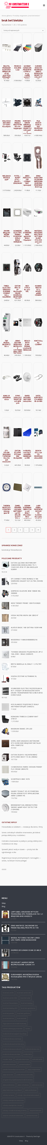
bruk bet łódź (21, 1018)
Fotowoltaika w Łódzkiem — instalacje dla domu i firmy (22, 827)
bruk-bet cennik (8, 993)
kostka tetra (27, 1054)
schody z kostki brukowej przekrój (14, 1110)
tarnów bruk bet (31, 1116)
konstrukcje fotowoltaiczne (12, 550)
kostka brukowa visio (32, 1049)
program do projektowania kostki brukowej (18, 1080)
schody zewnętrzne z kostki (12, 1105)
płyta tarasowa (37, 1085)
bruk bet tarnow (8, 1018)
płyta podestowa (8, 1085)
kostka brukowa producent (12, 1049)
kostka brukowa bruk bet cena (13, 1044)
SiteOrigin (36, 1136)
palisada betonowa (22, 1059)
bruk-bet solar (25, 998)
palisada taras (37, 1059)
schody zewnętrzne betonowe (13, 1100)
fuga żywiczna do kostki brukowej (14, 1024)
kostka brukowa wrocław (11, 1054)
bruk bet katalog (26, 1003)
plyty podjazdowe (34, 1069)
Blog (3, 906)
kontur (28, 1029)
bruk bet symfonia (23, 1013)
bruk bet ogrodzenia (28, 1008)
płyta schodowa (23, 1085)
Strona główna (7, 16)
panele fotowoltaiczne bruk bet (14, 1069)
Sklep (4, 903)
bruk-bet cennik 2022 (10, 998)
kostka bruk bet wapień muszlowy (14, 1034)
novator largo (7, 1059)
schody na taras (8, 1095)
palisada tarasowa (9, 1064)
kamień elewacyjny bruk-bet (12, 1029)
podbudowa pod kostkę (24, 1075)
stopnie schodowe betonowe (13, 1116)
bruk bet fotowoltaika (10, 1003)
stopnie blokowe (35, 1110)
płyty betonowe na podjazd (12, 1090)
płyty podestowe (31, 1090)
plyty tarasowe (8, 1075)
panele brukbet (24, 1064)
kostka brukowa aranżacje (12, 1039)
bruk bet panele (8, 1013)
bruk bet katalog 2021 (10, 1008)
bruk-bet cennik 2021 (24, 993)
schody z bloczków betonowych (28, 1095)
